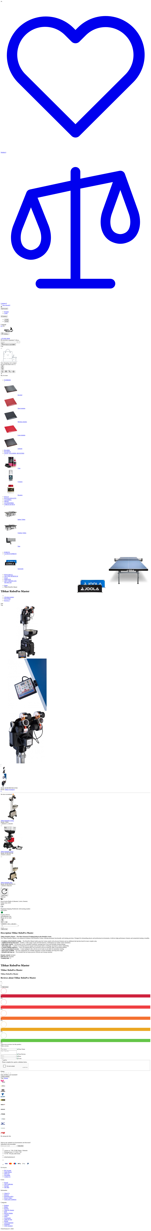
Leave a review (5, 1076)
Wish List (6, 1173)
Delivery (6, 1195)
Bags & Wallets (8, 1213)
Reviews (7, 600)
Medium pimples (22, 422)
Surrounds (20, 568)
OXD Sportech (8, 1226)
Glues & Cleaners (9, 1210)
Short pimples (21, 408)
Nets (19, 546)
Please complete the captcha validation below (14, 1062)
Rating (2, 1071)
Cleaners (20, 481)
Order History (8, 1172)
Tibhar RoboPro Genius (7, 820)
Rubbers (6, 1205)
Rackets (6, 1208)
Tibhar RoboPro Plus (6, 882)
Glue (19, 468)
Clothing (6, 1215)
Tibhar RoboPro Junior (7, 851)
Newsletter (7, 1175)
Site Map (6, 1187)
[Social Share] (2, 920)
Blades (6, 1207)
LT (1, 326)
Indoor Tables (21, 519)
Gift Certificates (8, 1184)
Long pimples (21, 435)
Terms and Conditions (10, 1199)
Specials (6, 1186)
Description (7, 598)
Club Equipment (8, 1222)
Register (6, 311)
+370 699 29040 (5, 338)
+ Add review (4, 987)
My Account (4, 308)
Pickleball (7, 1224)
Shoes (6, 1216)
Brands (6, 1182)
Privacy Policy (8, 1198)
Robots (6, 1078)
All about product (9, 597)
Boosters (20, 495)
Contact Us (7, 1176)
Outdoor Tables (22, 533)
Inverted (20, 395)
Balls (5, 1211)
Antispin (20, 448)
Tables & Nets (8, 1219)
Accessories (7, 1218)
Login (6, 313)
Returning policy (8, 1196)
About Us (7, 1193)
